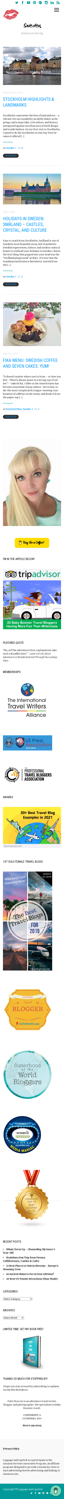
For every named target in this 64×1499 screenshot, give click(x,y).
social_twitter (16, 3)
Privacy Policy (11, 1448)
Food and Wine (14, 409)
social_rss (58, 3)
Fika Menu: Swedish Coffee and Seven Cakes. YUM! (30, 363)
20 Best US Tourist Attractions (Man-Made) (32, 1278)
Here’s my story (32, 1425)
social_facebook (22, 3)
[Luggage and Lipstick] (11, 14)
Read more (10, 156)
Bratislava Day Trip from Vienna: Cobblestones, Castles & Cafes (24, 1259)
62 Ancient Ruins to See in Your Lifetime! (30, 1274)
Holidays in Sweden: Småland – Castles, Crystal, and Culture (25, 224)
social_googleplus (40, 3)
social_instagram (46, 3)
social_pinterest (34, 3)
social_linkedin (52, 3)
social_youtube (28, 3)
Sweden (10, 147)
